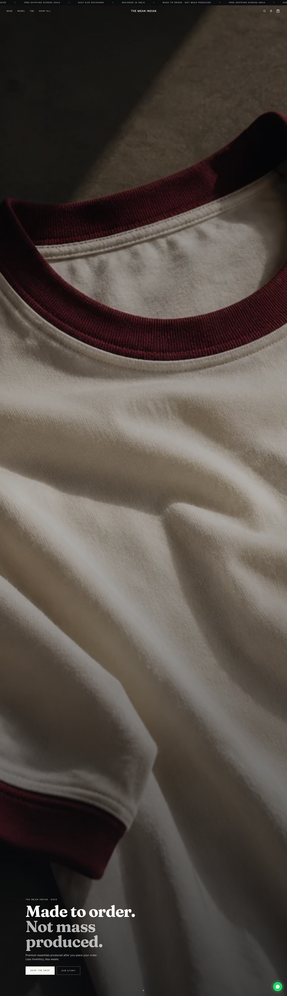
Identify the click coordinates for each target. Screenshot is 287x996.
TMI (32, 11)
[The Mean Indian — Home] (143, 11)
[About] (271, 11)
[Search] (264, 11)
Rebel (21, 11)
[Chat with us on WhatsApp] (277, 986)
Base (10, 11)
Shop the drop (40, 970)
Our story (68, 970)
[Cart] (278, 11)
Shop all (45, 11)
